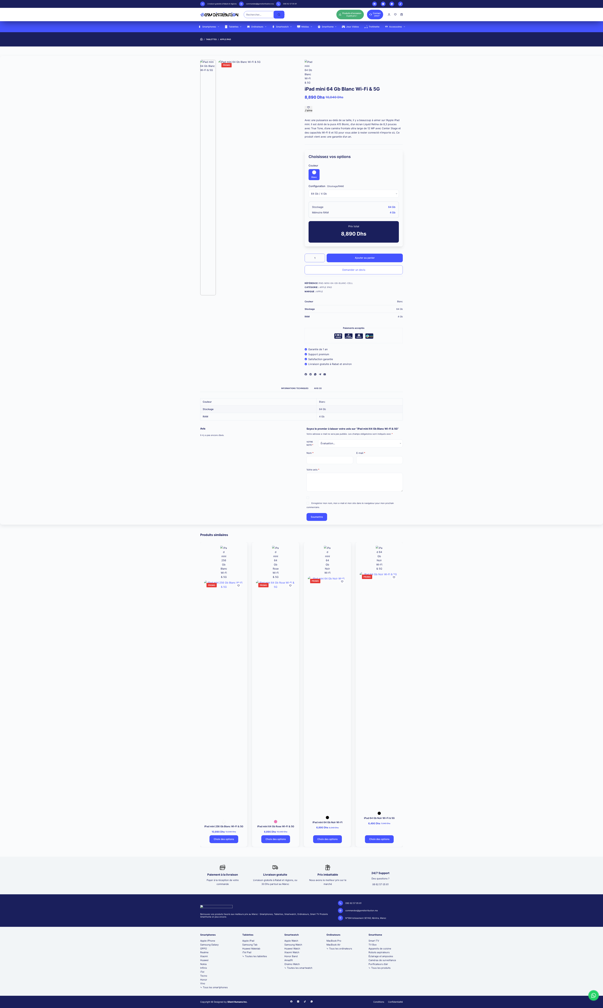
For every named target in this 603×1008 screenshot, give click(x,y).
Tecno (203, 975)
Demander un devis (353, 269)
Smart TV (374, 940)
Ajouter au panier (365, 257)
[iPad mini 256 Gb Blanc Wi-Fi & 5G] (223, 698)
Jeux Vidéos (352, 26)
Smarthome (328, 26)
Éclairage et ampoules (381, 956)
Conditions (378, 1001)
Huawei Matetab (251, 948)
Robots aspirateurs (379, 952)
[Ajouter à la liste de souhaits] (238, 585)
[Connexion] (389, 14)
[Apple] (308, 72)
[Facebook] (374, 4)
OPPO (203, 948)
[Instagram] (383, 4)
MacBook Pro (333, 940)
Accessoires (395, 26)
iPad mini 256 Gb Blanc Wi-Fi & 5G (223, 826)
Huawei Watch (292, 948)
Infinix (203, 967)
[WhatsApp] (391, 4)
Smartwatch (282, 26)
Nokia (203, 964)
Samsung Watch (293, 944)
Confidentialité (395, 1001)
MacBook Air (333, 944)
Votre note (310, 443)
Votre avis (313, 469)
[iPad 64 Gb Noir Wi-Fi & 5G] (379, 690)
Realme (204, 952)
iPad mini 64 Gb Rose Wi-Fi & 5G (275, 826)
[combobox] (259, 14)
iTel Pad (246, 952)
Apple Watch (291, 940)
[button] (593, 995)
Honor (203, 979)
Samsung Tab (249, 944)
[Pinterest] (310, 374)
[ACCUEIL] (201, 39)
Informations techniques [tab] (294, 388)
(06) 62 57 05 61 (290, 4)
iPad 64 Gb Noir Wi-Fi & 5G (379, 818)
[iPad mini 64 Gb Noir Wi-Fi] (327, 694)
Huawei (204, 960)
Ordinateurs (257, 26)
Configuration (317, 186)
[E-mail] (324, 374)
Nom (310, 452)
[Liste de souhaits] (395, 14)
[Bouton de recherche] (279, 15)
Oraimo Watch (292, 964)
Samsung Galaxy (209, 944)
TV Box (373, 944)
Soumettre (317, 516)
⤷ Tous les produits (380, 967)
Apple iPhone (207, 940)
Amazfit (288, 960)
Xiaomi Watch (291, 952)
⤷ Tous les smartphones (214, 987)
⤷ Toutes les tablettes (254, 956)
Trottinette (374, 26)
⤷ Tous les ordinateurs (339, 948)
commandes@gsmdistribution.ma (260, 4)
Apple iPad (326, 287)
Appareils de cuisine (380, 948)
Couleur (313, 165)
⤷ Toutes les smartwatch (298, 967)
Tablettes (234, 26)
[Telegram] (320, 374)
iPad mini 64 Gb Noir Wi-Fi (327, 822)
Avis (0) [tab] (318, 388)
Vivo (202, 983)
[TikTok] (400, 4)
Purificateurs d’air (378, 964)
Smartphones (209, 26)
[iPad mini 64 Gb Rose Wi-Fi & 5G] (275, 698)
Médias (305, 26)
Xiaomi (204, 956)
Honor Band (291, 956)
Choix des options (224, 839)
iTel (202, 971)
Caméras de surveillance (382, 960)
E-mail (360, 452)
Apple (319, 291)
